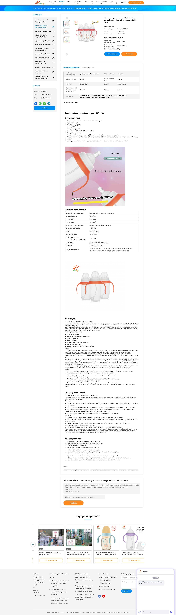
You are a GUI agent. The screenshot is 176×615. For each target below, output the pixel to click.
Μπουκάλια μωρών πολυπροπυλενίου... (44, 26)
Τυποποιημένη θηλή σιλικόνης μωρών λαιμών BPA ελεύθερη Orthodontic (84, 597)
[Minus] (171, 572)
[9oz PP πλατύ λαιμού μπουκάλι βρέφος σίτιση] (46, 538)
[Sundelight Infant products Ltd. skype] (48, 102)
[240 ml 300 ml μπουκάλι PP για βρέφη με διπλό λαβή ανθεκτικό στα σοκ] (101, 538)
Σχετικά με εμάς (38, 577)
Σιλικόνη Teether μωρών (44, 67)
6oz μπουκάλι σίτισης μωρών (129, 470)
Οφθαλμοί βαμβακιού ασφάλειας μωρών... (44, 77)
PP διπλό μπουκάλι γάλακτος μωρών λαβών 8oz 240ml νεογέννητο (60, 583)
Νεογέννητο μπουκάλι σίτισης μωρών (59, 575)
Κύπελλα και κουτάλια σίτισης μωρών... (44, 49)
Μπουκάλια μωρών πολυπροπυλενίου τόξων (104, 470)
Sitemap (35, 590)
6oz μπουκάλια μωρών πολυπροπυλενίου (76, 470)
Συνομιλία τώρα (136, 2)
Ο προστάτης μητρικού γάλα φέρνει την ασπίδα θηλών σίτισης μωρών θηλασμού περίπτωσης (84, 588)
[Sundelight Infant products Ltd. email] (35, 102)
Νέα (34, 587)
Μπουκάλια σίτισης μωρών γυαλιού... (44, 36)
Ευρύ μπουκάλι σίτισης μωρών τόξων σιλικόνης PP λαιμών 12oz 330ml (73, 554)
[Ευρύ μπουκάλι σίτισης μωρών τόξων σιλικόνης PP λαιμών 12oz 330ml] (73, 538)
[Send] (171, 612)
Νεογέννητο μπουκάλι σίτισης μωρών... (44, 21)
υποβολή (73, 503)
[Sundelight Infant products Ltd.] (40, 3)
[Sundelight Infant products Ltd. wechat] (44, 102)
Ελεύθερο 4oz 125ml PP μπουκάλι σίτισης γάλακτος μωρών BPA (59, 592)
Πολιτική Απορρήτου (39, 595)
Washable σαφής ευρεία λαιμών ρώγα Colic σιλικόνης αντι (84, 580)
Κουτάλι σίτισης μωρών (44, 54)
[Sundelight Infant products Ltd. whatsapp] (40, 102)
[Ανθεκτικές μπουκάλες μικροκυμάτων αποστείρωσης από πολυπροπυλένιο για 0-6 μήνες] (129, 538)
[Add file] (139, 612)
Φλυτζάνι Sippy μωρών (44, 58)
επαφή (35, 585)
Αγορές (111, 2)
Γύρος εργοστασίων (39, 580)
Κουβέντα (45, 108)
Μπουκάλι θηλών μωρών (44, 31)
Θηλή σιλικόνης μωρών (44, 41)
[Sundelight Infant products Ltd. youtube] (103, 596)
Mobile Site (36, 592)
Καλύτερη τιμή (112, 54)
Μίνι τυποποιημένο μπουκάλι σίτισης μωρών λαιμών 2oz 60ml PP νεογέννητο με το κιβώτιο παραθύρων (60, 600)
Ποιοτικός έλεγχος (38, 582)
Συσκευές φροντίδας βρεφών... (44, 72)
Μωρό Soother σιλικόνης (44, 44)
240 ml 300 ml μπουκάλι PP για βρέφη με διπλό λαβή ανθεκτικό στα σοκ (101, 554)
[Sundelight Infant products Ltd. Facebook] (99, 596)
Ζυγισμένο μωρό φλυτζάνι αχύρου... (44, 62)
